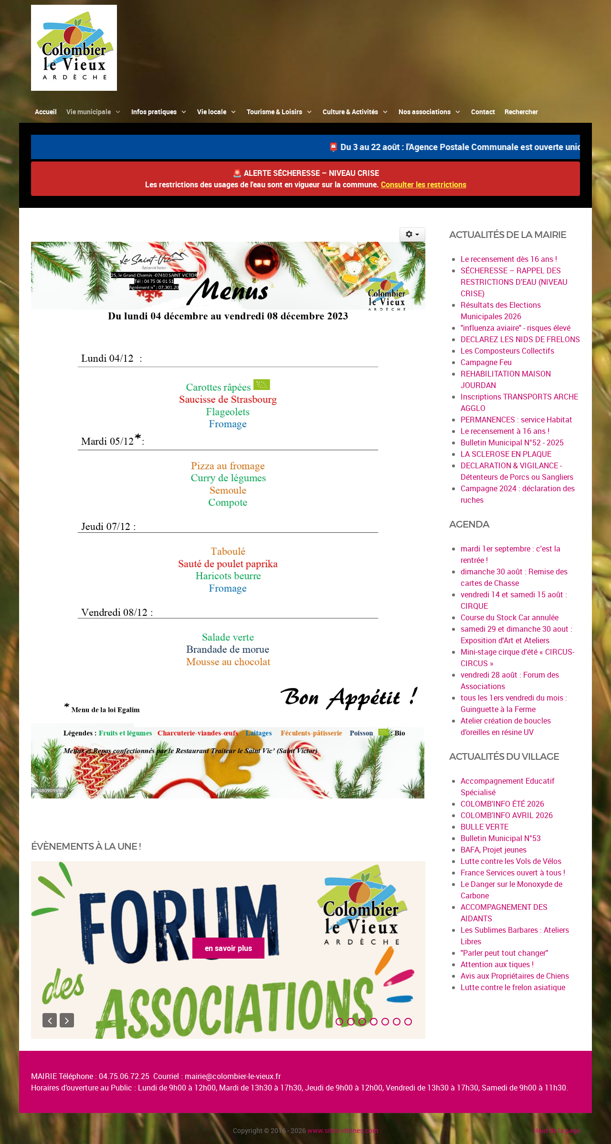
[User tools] (413, 234)
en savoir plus (228, 948)
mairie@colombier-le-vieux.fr (233, 1076)
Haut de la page (556, 1130)
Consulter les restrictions (423, 184)
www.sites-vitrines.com (342, 1130)
